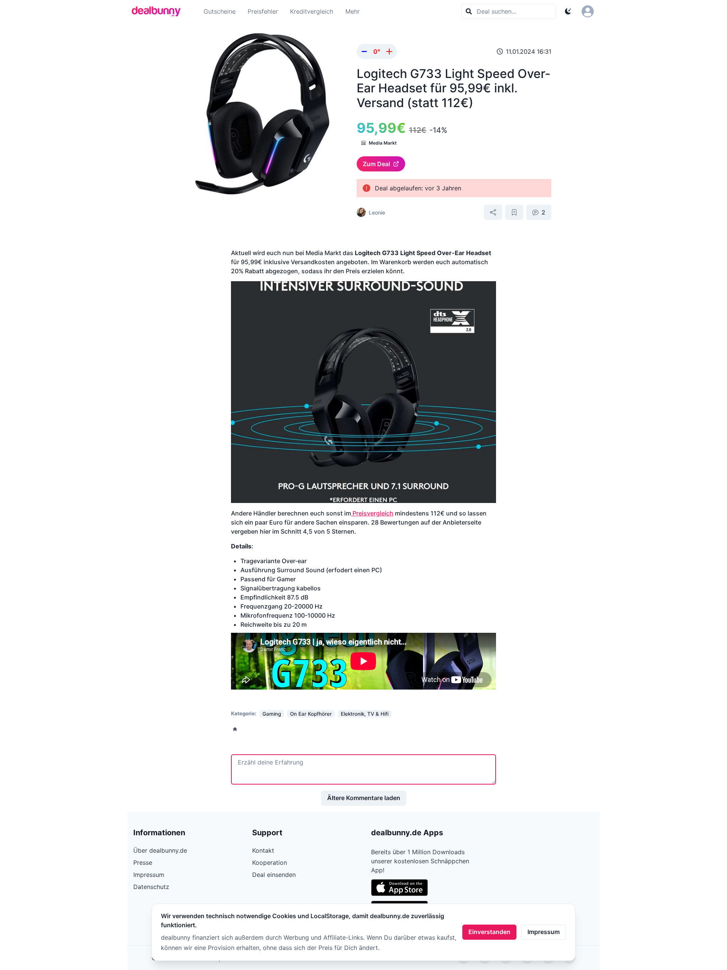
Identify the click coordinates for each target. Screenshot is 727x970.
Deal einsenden (274, 874)
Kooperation (269, 862)
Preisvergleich (372, 513)
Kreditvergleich (311, 11)
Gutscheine (220, 11)
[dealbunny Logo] (159, 11)
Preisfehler (263, 11)
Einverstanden (489, 932)
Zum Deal (376, 164)
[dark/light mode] (568, 11)
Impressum (543, 932)
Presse (142, 862)
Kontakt (263, 850)
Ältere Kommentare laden (363, 798)
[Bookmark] (514, 212)
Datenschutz (151, 887)
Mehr (352, 11)
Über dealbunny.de (160, 850)
